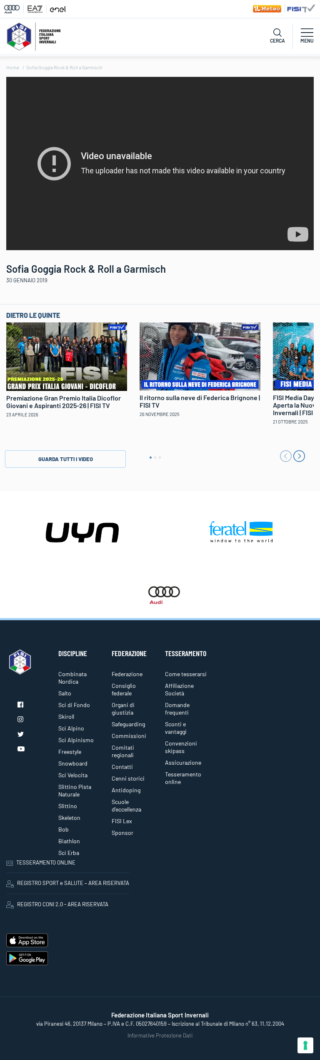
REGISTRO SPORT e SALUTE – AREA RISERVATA (73, 883)
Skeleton (69, 817)
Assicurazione (183, 762)
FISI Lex (122, 820)
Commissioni (129, 735)
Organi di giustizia (123, 708)
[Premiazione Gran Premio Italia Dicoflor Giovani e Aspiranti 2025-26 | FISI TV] (66, 355)
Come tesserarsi (186, 673)
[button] (151, 457)
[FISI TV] (300, 8)
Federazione (127, 673)
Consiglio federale (124, 689)
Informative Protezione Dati (160, 1035)
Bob (63, 829)
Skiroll (66, 716)
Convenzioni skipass (181, 747)
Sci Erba (68, 852)
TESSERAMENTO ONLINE (45, 862)
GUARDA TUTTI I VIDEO (65, 459)
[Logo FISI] (33, 35)
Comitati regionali (123, 751)
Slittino (67, 805)
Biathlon (69, 840)
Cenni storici (128, 778)
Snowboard (73, 763)
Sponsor (122, 832)
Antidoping (126, 790)
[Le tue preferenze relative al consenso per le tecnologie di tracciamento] (305, 1045)
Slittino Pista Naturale (74, 790)
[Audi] (14, 9)
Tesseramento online (183, 778)
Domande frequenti (177, 708)
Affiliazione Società (179, 689)
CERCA (277, 40)
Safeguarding (128, 724)
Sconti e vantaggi (176, 727)
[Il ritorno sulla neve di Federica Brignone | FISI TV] (200, 355)
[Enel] (58, 9)
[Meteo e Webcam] (266, 8)
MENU (307, 40)
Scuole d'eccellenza (126, 805)
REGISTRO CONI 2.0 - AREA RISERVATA (62, 904)
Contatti (122, 766)
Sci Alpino (71, 728)
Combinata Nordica (72, 677)
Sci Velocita (73, 775)
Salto (64, 693)
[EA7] (37, 9)
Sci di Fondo (74, 704)
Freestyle (69, 751)
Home (12, 67)
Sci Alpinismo (76, 739)
